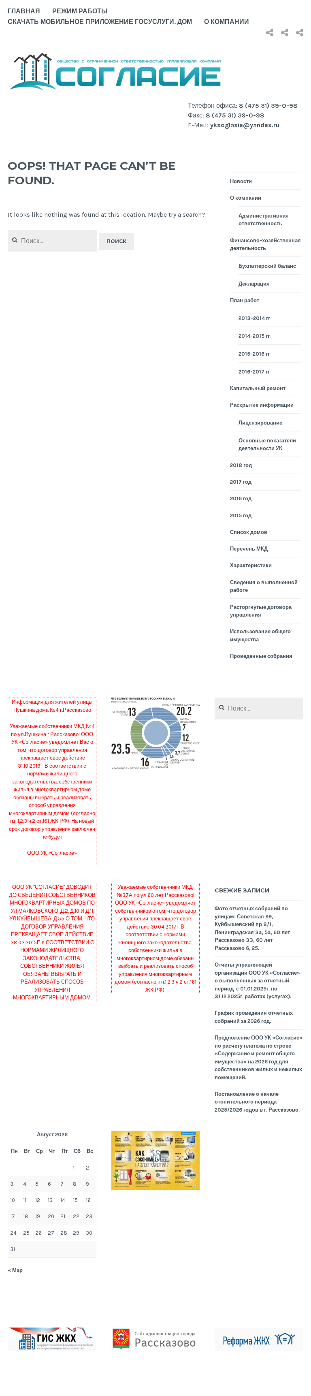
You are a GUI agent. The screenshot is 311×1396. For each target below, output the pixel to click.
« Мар (15, 1270)
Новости (241, 181)
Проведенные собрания (261, 656)
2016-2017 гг (254, 372)
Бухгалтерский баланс (267, 266)
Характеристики (251, 565)
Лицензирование (260, 423)
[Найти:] (259, 709)
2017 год (240, 482)
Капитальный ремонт (257, 388)
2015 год (240, 515)
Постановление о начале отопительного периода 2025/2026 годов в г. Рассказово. (257, 1102)
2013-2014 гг (254, 318)
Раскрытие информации (262, 405)
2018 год (241, 465)
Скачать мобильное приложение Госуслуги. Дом (100, 22)
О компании (226, 22)
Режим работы (80, 11)
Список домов (248, 532)
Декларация (254, 284)
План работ (244, 300)
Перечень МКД (249, 549)
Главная (24, 11)
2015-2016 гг (254, 354)
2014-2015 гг (254, 336)
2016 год (240, 498)
